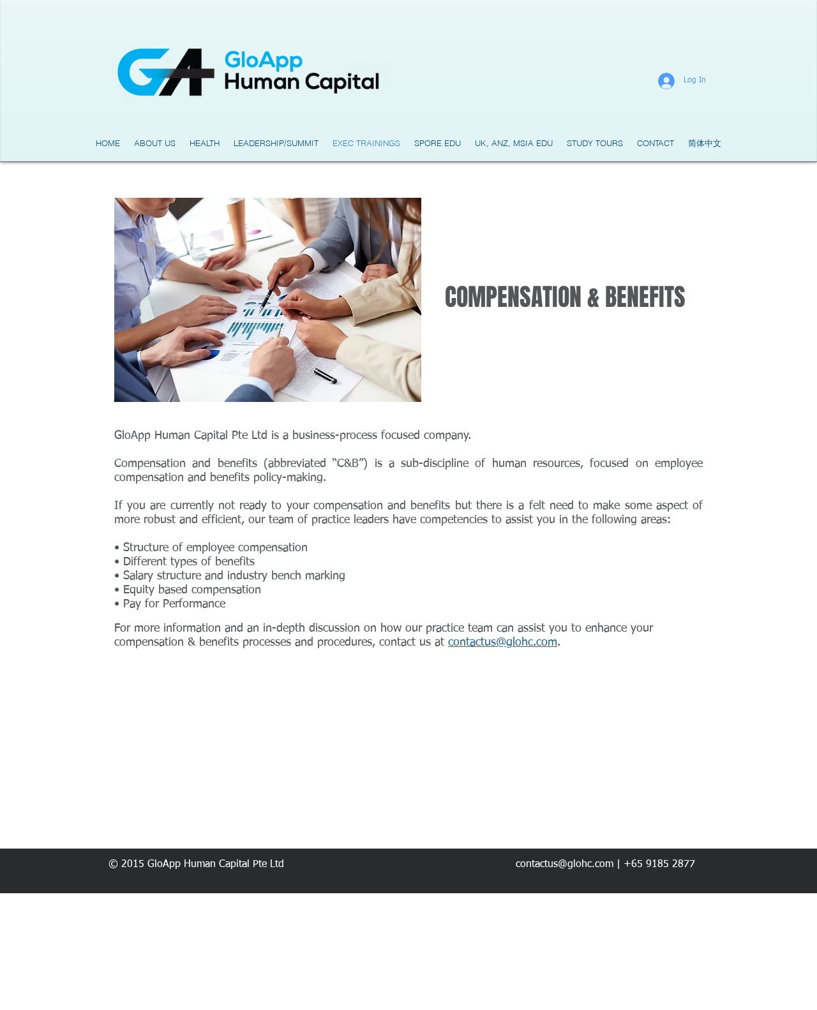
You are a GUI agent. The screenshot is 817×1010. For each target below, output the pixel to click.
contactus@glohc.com (502, 642)
